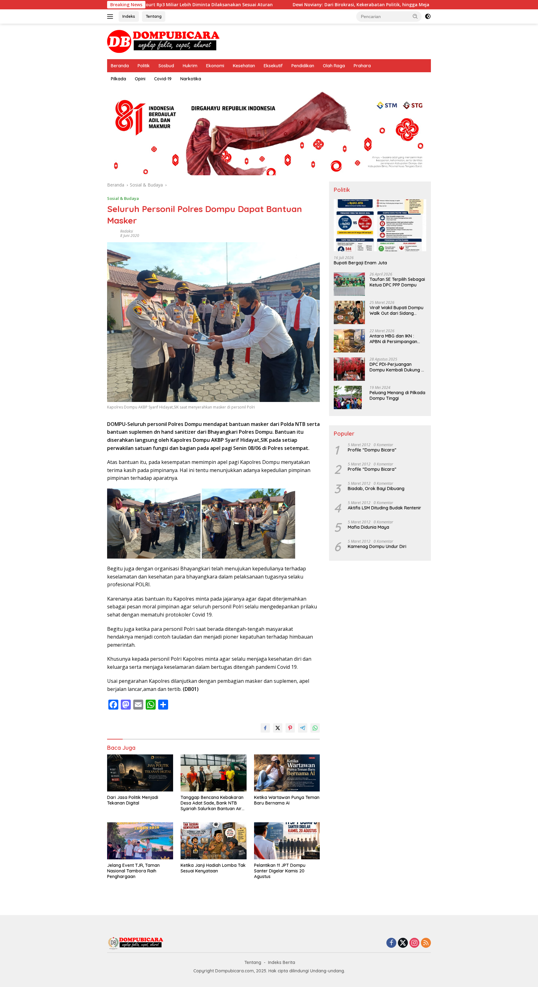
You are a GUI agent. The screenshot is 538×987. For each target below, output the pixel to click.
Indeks (128, 16)
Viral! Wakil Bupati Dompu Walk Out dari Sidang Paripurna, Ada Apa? (396, 310)
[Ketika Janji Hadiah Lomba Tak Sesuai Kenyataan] (214, 840)
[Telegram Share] (302, 728)
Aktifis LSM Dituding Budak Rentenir (384, 508)
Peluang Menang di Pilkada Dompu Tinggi (397, 395)
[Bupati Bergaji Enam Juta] (380, 225)
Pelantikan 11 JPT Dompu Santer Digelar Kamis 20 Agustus (279, 870)
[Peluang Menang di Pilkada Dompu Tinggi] (348, 397)
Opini (140, 79)
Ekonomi (215, 65)
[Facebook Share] (265, 728)
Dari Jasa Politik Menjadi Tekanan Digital (132, 800)
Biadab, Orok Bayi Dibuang (376, 489)
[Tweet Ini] (277, 728)
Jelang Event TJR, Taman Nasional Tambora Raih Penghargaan (133, 870)
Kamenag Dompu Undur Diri (377, 547)
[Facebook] (391, 943)
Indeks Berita (281, 962)
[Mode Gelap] (428, 16)
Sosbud (166, 65)
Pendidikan (302, 65)
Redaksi (126, 231)
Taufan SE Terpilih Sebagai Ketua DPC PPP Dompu (397, 282)
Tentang (154, 16)
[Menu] (111, 16)
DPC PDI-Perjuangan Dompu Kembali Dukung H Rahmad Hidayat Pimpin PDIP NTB (397, 367)
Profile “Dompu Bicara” (372, 450)
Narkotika (190, 79)
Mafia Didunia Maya (368, 527)
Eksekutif (273, 65)
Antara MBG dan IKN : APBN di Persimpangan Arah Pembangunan (393, 339)
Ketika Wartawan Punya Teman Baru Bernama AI (286, 800)
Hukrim (190, 65)
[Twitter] (403, 943)
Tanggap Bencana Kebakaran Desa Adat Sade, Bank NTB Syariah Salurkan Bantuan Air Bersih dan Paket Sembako (212, 803)
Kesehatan (244, 65)
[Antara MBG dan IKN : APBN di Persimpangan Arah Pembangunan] (349, 340)
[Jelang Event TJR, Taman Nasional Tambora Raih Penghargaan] (140, 840)
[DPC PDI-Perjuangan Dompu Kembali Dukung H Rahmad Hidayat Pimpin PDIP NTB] (349, 369)
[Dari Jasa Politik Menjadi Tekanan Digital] (140, 772)
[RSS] (426, 943)
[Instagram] (414, 943)
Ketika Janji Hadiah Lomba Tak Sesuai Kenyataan (213, 868)
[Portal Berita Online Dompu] (163, 41)
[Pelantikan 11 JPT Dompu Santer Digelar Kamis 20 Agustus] (287, 840)
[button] (415, 16)
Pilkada (118, 79)
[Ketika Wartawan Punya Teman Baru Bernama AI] (287, 772)
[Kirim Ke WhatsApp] (315, 728)
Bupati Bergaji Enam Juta (360, 263)
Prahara (362, 65)
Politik (144, 65)
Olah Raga (334, 65)
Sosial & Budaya (123, 198)
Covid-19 (163, 79)
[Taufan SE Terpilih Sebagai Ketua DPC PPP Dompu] (349, 284)
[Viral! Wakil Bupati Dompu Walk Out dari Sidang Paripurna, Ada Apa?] (349, 312)
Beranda (120, 65)
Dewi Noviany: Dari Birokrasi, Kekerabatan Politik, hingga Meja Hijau (320, 4)
